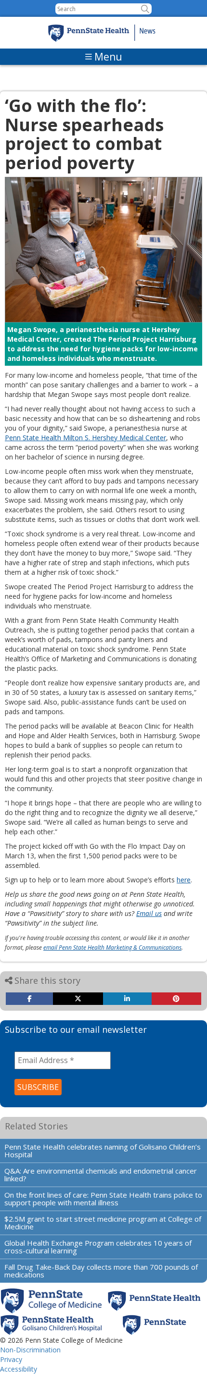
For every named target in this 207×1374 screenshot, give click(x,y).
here (184, 879)
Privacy (11, 1359)
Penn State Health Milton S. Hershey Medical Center (85, 437)
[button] (145, 9)
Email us (149, 913)
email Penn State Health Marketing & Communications (112, 947)
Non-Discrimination (30, 1349)
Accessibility (18, 1369)
